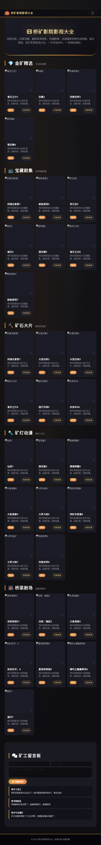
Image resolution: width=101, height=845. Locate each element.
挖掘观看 (26, 110)
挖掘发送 (18, 781)
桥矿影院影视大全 (22, 13)
